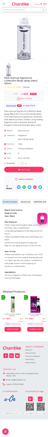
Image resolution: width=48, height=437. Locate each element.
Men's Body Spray (26, 139)
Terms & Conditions (32, 356)
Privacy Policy (30, 353)
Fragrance (22, 135)
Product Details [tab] (10, 202)
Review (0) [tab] (25, 202)
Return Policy (30, 362)
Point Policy (29, 359)
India (20, 144)
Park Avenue (23, 131)
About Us (28, 350)
